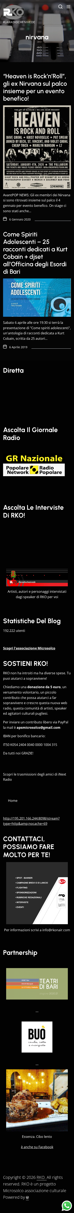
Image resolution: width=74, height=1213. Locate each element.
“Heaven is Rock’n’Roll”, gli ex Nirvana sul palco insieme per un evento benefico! (35, 87)
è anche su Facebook (37, 1147)
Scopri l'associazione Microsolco (29, 648)
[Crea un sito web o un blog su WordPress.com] (27, 1197)
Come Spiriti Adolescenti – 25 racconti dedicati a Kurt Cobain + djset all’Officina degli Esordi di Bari (35, 252)
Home (12, 800)
